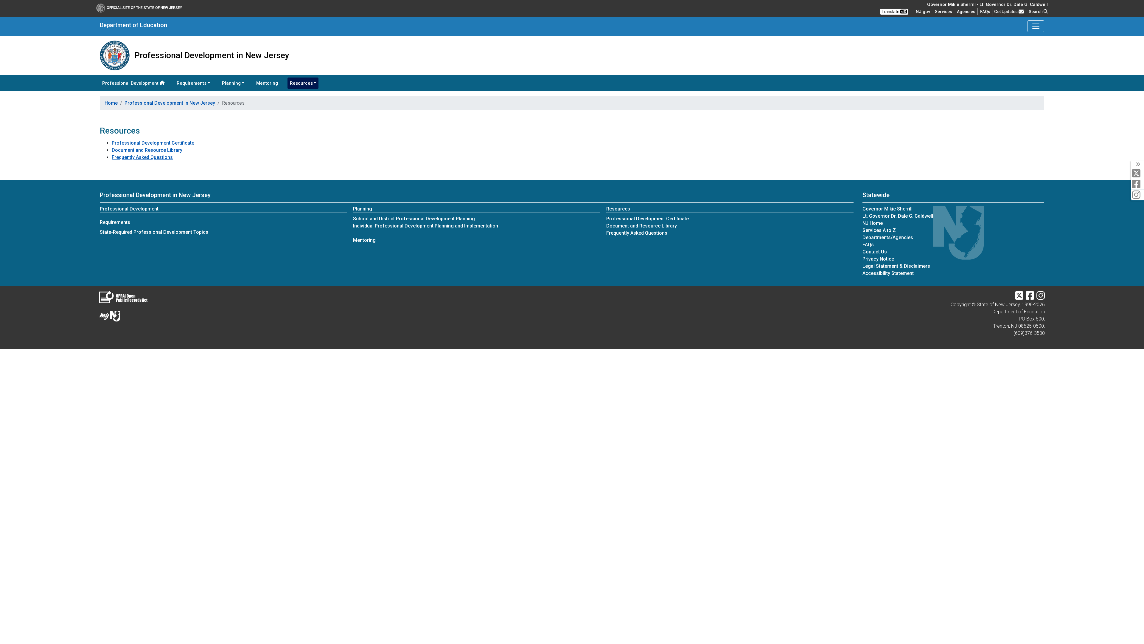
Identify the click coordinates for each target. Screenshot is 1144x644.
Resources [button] (301, 83)
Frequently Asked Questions (142, 157)
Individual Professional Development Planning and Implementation (425, 226)
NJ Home (872, 223)
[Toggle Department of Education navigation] (1036, 26)
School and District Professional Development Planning (414, 219)
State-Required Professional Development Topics (154, 232)
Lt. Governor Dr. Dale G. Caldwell (897, 216)
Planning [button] (231, 83)
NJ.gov (923, 11)
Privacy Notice (878, 259)
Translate (891, 11)
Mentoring (267, 83)
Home (111, 103)
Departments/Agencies (887, 237)
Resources (618, 209)
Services (943, 11)
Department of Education (133, 25)
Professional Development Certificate (153, 143)
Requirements (115, 222)
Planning (362, 209)
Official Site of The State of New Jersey (144, 8)
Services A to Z (879, 230)
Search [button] (1036, 11)
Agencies (966, 11)
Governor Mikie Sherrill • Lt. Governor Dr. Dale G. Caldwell (987, 4)
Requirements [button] (191, 83)
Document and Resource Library (147, 150)
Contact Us (874, 252)
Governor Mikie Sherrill (887, 209)
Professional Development (131, 83)
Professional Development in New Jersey (170, 103)
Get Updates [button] (1006, 11)
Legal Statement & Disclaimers (896, 266)
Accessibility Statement (888, 273)
